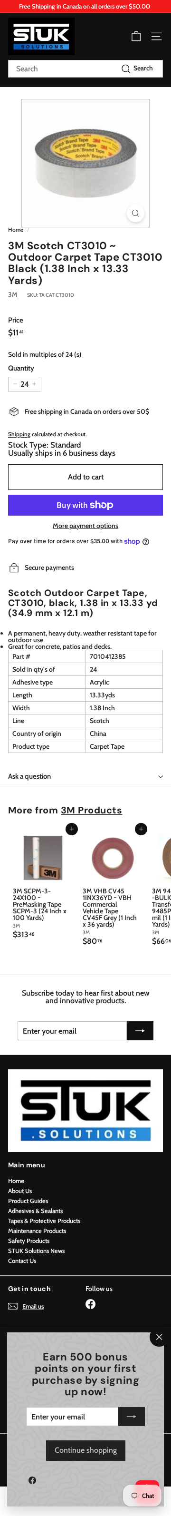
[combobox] (85, 69)
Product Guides (28, 1200)
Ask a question (29, 776)
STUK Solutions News (36, 1250)
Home (15, 229)
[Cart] (136, 36)
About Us (20, 1190)
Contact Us (22, 1260)
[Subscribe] (131, 1416)
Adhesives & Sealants (35, 1210)
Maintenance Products (37, 1230)
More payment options (85, 525)
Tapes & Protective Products (44, 1220)
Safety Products (28, 1240)
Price (15, 320)
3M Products (92, 810)
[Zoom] (135, 213)
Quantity (21, 368)
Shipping (19, 434)
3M (13, 294)
